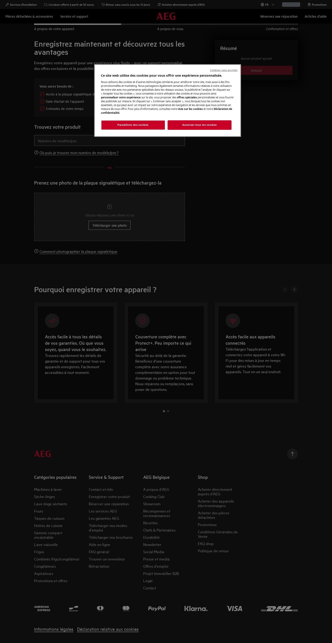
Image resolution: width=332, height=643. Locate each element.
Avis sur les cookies (190, 109)
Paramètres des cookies (133, 124)
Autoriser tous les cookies (199, 124)
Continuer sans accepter (224, 70)
